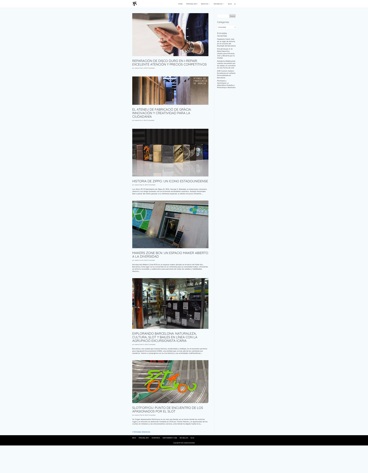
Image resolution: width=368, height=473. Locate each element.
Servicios (204, 4)
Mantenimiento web (170, 438)
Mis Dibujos (218, 4)
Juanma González (189, 443)
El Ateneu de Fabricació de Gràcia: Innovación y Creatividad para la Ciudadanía (161, 113)
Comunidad (151, 68)
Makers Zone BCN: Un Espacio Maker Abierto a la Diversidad (170, 254)
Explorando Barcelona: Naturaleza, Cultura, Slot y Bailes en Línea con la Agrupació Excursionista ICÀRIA (164, 337)
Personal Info (191, 4)
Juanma (137, 68)
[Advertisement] (226, 120)
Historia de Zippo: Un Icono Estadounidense (170, 181)
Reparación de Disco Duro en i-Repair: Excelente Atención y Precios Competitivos (169, 62)
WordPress (156, 438)
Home (180, 4)
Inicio (134, 438)
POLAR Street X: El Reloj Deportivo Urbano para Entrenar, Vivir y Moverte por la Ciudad (226, 53)
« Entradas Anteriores (141, 432)
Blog (230, 4)
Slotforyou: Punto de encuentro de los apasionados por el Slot (167, 409)
